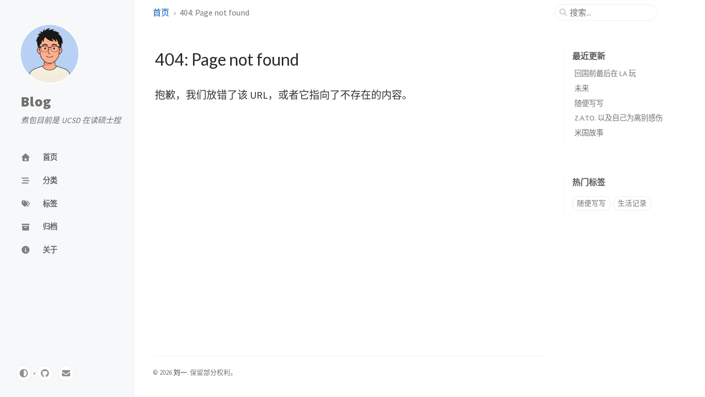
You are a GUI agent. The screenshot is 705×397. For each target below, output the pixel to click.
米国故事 (588, 133)
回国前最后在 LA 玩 (605, 73)
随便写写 (588, 103)
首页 (161, 12)
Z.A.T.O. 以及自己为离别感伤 (618, 118)
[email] (66, 373)
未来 (581, 88)
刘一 (180, 372)
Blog (36, 102)
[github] (45, 373)
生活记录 (632, 203)
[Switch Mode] (24, 373)
